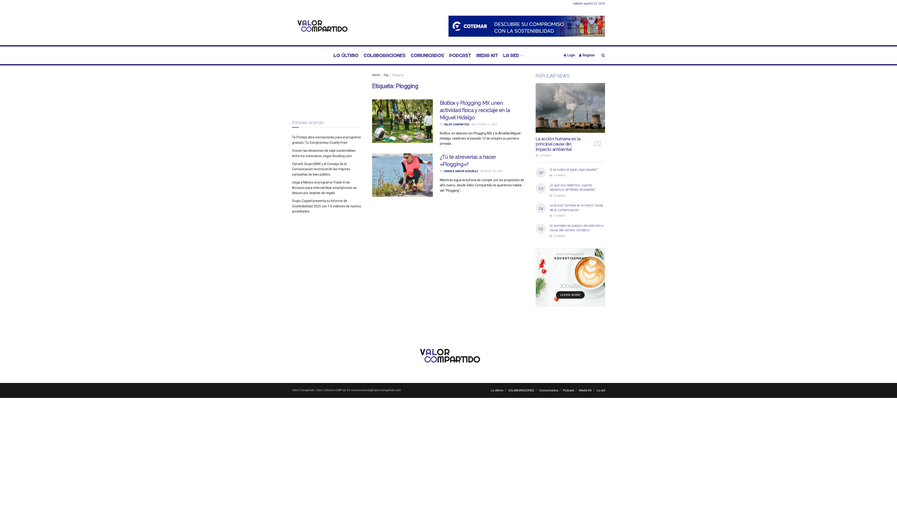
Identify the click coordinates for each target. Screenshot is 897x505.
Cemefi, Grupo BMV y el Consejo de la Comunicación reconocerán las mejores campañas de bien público (321, 169)
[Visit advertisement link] (526, 26)
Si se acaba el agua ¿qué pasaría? (574, 169)
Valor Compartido (457, 124)
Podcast (460, 55)
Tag (386, 75)
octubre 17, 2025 (485, 124)
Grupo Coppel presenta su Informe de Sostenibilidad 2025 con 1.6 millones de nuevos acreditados (326, 206)
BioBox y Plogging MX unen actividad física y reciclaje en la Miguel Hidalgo (475, 110)
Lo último (346, 55)
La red (511, 55)
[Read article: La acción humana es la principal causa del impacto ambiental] (570, 108)
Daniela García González (461, 171)
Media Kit (487, 55)
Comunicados (427, 55)
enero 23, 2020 (492, 171)
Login (570, 55)
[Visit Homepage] (321, 26)
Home (376, 75)
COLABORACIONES (384, 55)
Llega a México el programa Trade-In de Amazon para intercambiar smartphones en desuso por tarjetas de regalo (324, 187)
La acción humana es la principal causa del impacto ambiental (558, 144)
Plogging (397, 75)
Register (588, 55)
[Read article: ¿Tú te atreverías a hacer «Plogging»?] (402, 175)
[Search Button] (603, 55)
